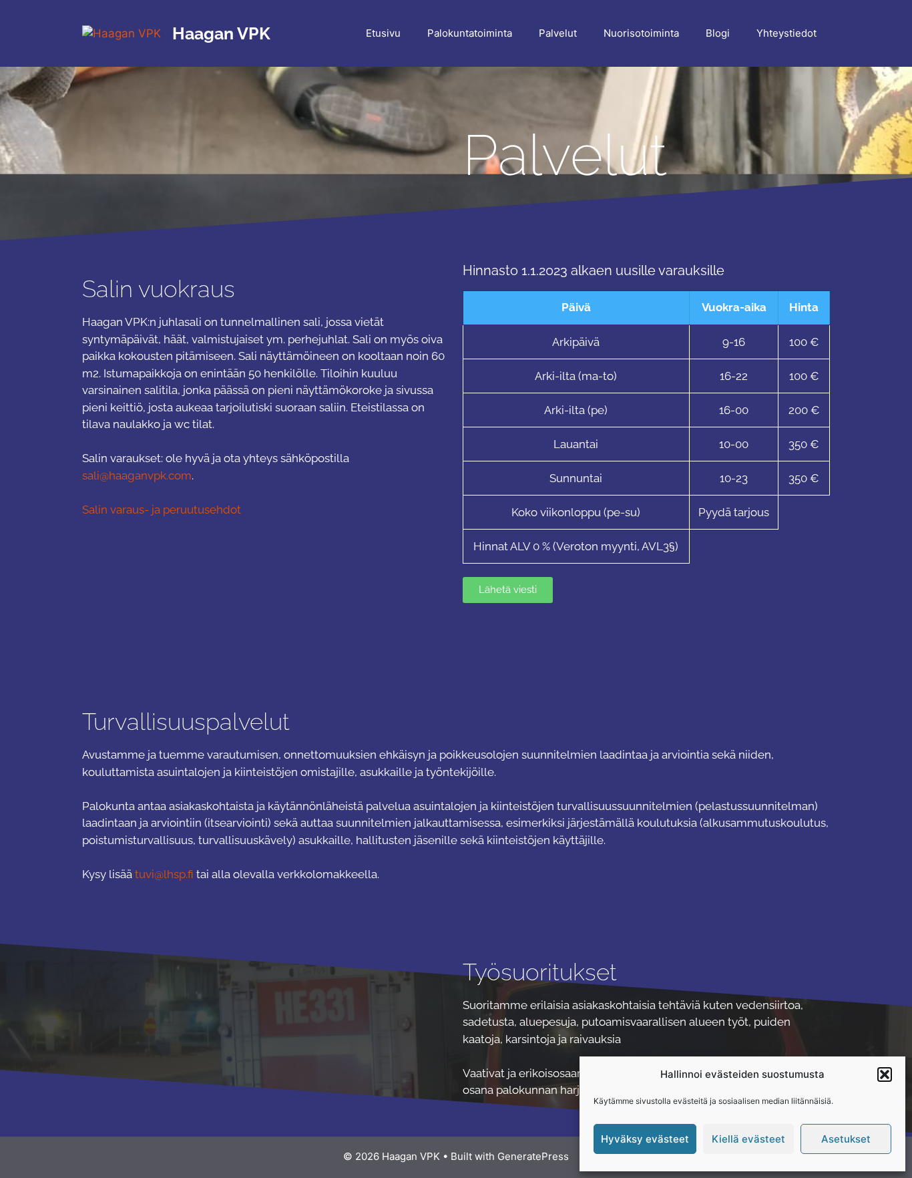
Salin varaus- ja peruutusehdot (163, 509)
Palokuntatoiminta (469, 33)
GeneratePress (533, 1156)
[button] (884, 1074)
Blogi (718, 33)
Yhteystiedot (786, 33)
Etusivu (383, 33)
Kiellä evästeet (748, 1139)
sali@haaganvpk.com (137, 475)
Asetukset (846, 1139)
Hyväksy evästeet (645, 1139)
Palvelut (558, 33)
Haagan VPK (221, 33)
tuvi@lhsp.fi (164, 874)
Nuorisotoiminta (641, 33)
